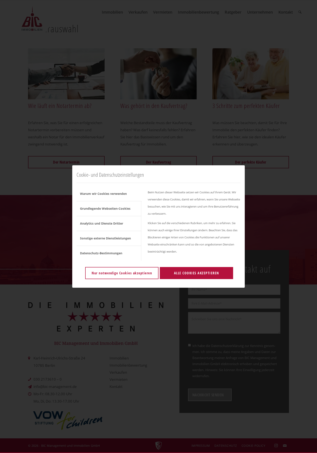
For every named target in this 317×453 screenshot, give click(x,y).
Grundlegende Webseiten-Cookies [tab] (105, 208)
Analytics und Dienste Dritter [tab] (101, 223)
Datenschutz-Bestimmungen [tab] (101, 253)
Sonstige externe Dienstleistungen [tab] (105, 238)
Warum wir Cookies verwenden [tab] (103, 194)
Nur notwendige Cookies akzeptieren (122, 273)
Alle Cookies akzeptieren (196, 273)
